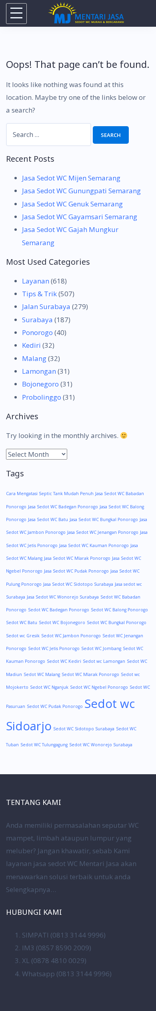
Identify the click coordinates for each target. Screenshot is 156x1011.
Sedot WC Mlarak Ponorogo (90, 674)
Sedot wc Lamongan (104, 661)
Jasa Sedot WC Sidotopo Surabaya (78, 584)
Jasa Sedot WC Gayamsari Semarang (79, 216)
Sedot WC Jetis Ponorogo (54, 648)
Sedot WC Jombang (101, 648)
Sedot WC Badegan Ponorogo (58, 610)
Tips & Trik (39, 293)
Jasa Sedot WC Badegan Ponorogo (63, 506)
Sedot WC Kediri (64, 661)
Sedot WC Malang (42, 674)
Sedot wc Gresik (23, 635)
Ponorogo (37, 332)
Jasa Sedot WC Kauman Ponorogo (94, 545)
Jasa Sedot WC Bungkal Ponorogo (104, 519)
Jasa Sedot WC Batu (48, 519)
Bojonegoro (40, 384)
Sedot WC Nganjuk (49, 687)
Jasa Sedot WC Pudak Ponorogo (76, 571)
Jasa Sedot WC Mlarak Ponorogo (77, 558)
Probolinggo (41, 397)
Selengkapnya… (31, 889)
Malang (34, 358)
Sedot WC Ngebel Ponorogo (99, 687)
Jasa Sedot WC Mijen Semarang (71, 177)
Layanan (35, 280)
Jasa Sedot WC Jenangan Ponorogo (102, 532)
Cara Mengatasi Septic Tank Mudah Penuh (50, 493)
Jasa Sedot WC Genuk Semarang (72, 203)
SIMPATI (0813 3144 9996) (64, 935)
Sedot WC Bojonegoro (62, 622)
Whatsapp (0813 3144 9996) (67, 973)
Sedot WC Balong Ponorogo (119, 610)
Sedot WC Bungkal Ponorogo (116, 622)
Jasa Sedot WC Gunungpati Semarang (81, 190)
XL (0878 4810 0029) (54, 960)
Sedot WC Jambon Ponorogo (71, 635)
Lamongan (39, 371)
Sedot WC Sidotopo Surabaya (83, 728)
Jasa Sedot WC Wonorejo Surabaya (63, 597)
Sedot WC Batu (21, 622)
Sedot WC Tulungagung (44, 744)
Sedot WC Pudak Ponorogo (55, 706)
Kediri (31, 345)
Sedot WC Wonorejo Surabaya (100, 744)
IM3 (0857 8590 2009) (56, 947)
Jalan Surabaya (46, 306)
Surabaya (37, 319)
